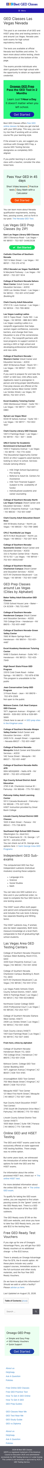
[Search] (36, 1311)
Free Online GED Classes (17, 1388)
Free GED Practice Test (17, 1392)
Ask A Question (13, 1376)
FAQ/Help (10, 1372)
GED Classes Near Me (16, 1411)
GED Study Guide (14, 1419)
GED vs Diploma (13, 1423)
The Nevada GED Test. (23, 218)
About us (10, 1368)
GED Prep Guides (14, 1404)
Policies (9, 1380)
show (24, 1301)
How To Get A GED (15, 1400)
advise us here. (17, 1287)
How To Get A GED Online (18, 1396)
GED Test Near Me (14, 1415)
